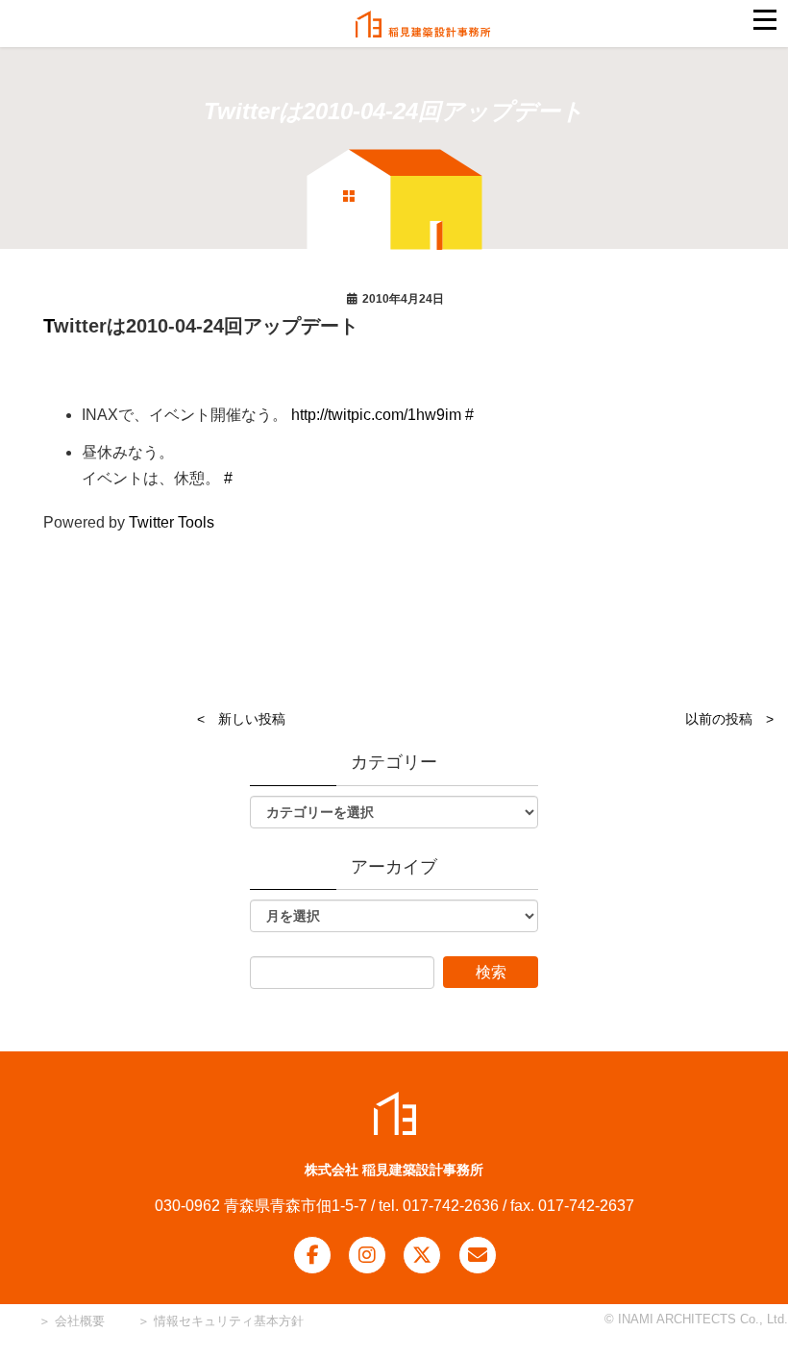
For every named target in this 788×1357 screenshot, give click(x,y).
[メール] (477, 1255)
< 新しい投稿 (241, 719)
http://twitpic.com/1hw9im (376, 415)
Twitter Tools (171, 522)
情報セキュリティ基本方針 (229, 1321)
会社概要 (78, 1321)
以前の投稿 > (729, 719)
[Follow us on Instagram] (367, 1255)
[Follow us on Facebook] (312, 1255)
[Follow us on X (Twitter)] (422, 1255)
